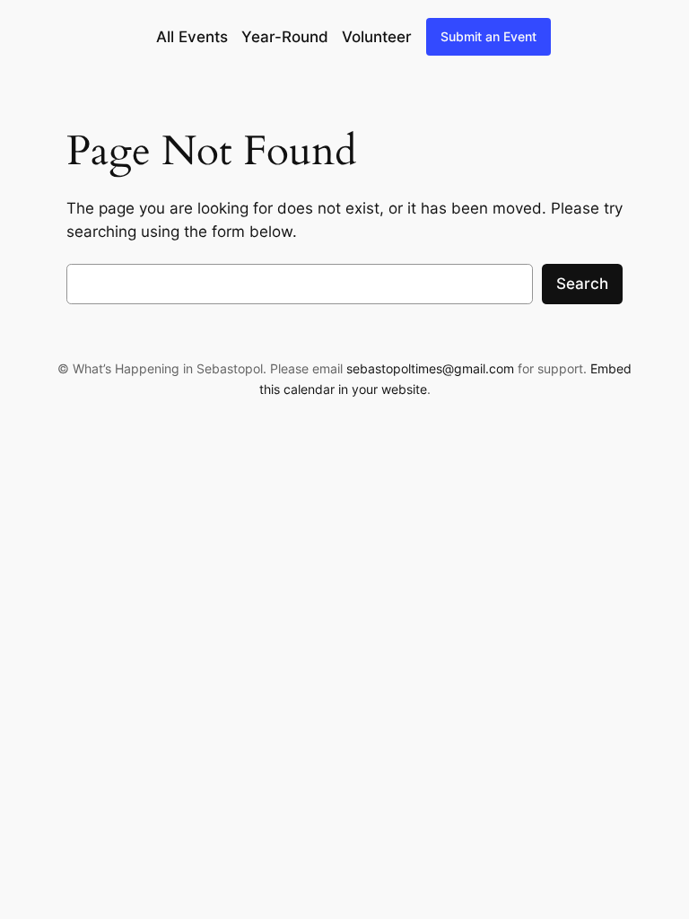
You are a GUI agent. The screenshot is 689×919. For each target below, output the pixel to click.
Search (582, 284)
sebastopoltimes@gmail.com (430, 368)
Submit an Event (488, 36)
